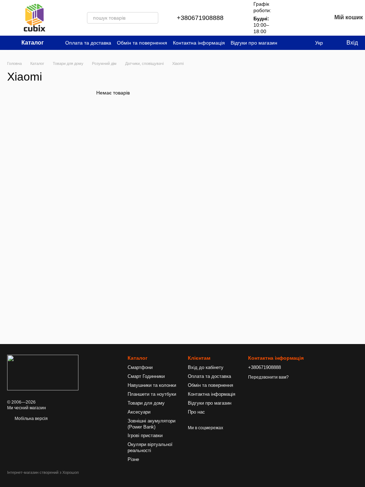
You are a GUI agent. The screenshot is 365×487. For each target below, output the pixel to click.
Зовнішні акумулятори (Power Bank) (151, 424)
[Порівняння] (288, 18)
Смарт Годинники (146, 376)
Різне (133, 459)
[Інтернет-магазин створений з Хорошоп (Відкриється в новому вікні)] (43, 478)
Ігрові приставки (145, 435)
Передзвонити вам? (268, 377)
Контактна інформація (199, 43)
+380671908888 (200, 18)
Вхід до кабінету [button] (205, 367)
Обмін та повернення (142, 43)
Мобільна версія (31, 418)
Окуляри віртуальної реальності (150, 447)
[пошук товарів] (152, 18)
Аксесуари (139, 412)
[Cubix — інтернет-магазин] (42, 372)
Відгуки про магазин (254, 43)
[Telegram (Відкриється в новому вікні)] (304, 43)
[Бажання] (307, 18)
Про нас (196, 412)
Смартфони (140, 367)
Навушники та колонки (152, 385)
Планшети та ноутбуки (152, 394)
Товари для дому (146, 403)
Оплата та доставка (88, 43)
